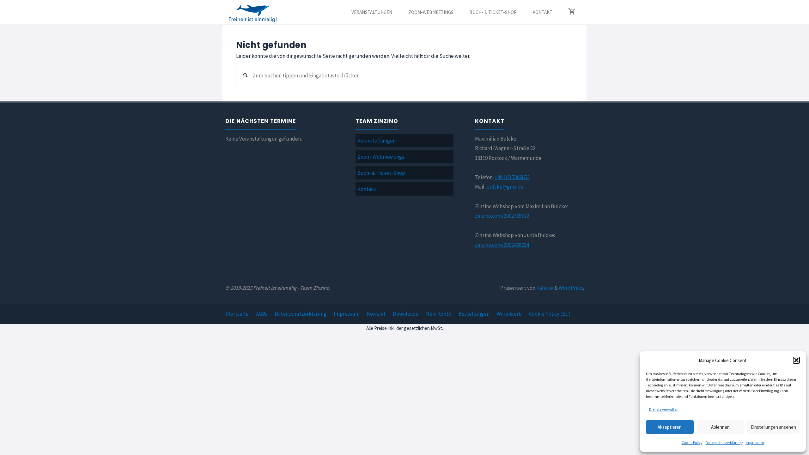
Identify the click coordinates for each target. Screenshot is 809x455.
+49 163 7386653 (512, 177)
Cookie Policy (692, 442)
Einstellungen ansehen (773, 427)
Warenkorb (509, 313)
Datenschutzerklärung (724, 442)
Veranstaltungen (376, 140)
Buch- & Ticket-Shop (381, 172)
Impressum (755, 442)
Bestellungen (474, 313)
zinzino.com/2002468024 (502, 244)
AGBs (261, 313)
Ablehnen (720, 427)
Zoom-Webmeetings (380, 156)
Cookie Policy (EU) (550, 313)
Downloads (405, 313)
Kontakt (366, 188)
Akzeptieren (670, 427)
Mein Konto (438, 313)
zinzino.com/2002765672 (502, 215)
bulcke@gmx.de (505, 186)
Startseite (237, 313)
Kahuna (544, 287)
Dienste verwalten (663, 409)
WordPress (571, 287)
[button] (796, 360)
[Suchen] (245, 75)
